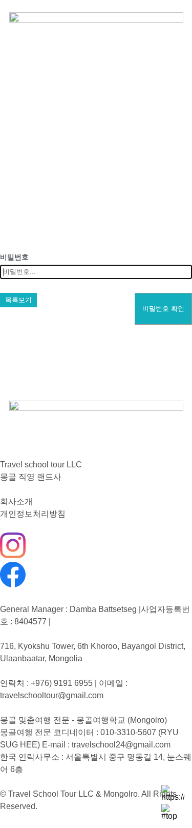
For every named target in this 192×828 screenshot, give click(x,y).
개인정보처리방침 (33, 513)
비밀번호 (14, 257)
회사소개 (16, 501)
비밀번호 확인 (163, 308)
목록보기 (18, 300)
